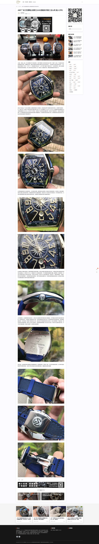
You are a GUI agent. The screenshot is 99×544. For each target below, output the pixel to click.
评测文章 (26, 1)
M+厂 (79, 78)
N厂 (70, 82)
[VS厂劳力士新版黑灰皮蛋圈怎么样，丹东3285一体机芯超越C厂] (75, 41)
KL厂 (79, 76)
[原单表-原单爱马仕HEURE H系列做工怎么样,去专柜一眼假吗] (29, 496)
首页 (23, 1)
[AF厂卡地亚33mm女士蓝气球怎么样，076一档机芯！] (75, 44)
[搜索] (82, 2)
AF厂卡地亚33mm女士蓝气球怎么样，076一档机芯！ (57, 519)
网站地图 (38, 542)
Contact (34, 1)
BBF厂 (71, 68)
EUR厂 (71, 74)
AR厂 (75, 66)
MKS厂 (77, 80)
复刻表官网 (22, 12)
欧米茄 (76, 89)
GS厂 (71, 76)
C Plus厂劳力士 (72, 72)
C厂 (78, 72)
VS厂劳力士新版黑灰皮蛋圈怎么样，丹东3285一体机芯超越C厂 (41, 519)
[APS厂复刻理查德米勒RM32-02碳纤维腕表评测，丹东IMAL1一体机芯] (75, 37)
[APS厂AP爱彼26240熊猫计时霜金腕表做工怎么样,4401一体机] (75, 48)
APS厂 (71, 66)
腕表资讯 (30, 1)
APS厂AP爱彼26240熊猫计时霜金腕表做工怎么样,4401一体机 (74, 519)
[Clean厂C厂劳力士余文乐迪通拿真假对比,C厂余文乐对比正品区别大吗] (52, 496)
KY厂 (75, 78)
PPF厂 (79, 82)
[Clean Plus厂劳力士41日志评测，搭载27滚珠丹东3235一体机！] (75, 52)
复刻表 (25, 542)
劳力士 (71, 89)
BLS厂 (76, 68)
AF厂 (75, 64)
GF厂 (75, 74)
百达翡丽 (71, 91)
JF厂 (75, 76)
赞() (41, 490)
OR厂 (75, 82)
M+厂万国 (71, 80)
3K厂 (71, 64)
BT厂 (71, 70)
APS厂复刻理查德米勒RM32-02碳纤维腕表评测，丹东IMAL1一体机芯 (24, 519)
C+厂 (75, 70)
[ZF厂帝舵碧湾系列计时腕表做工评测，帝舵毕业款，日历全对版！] (75, 56)
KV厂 (71, 78)
